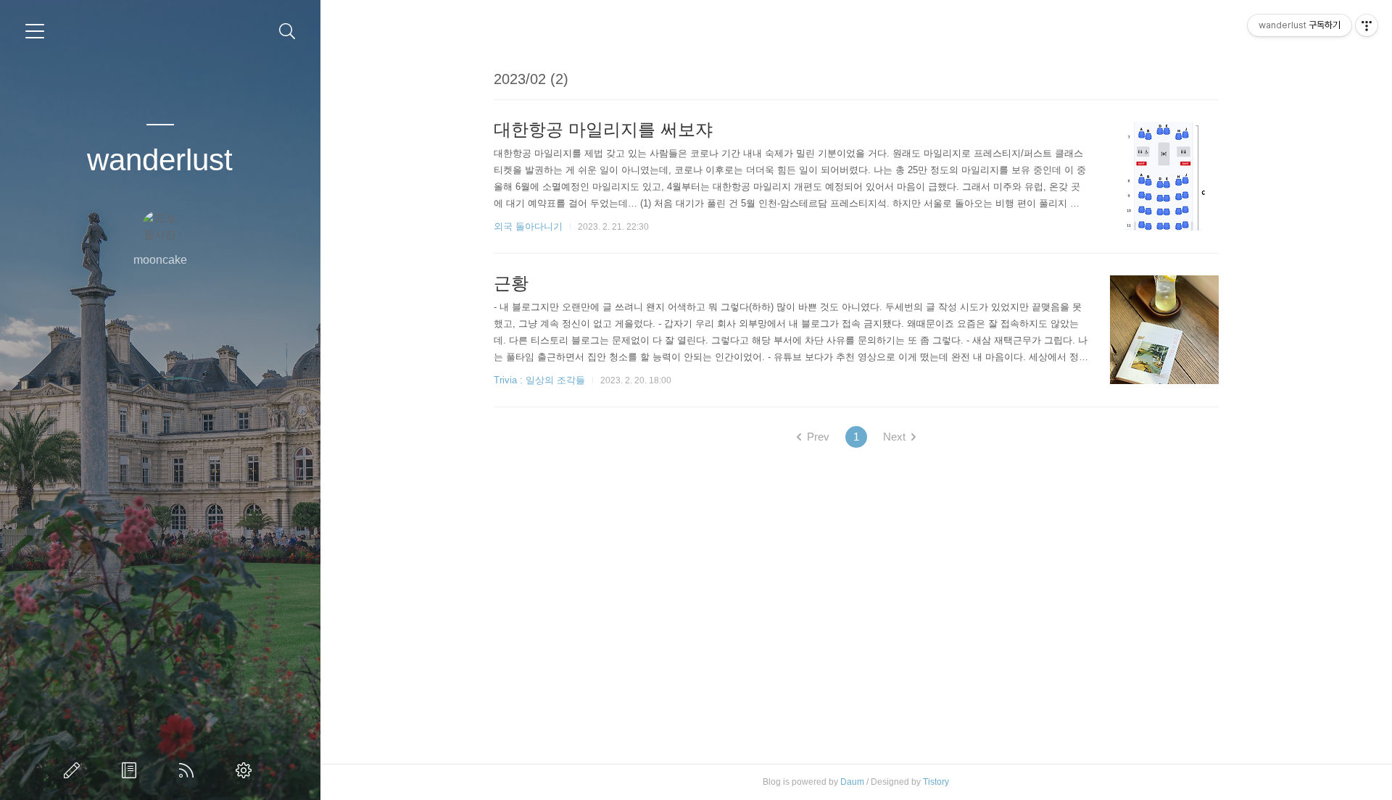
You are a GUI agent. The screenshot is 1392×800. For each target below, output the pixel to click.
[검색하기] (287, 31)
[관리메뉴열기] (1367, 25)
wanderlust (160, 160)
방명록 (132, 770)
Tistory (936, 782)
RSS (189, 770)
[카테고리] (34, 31)
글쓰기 (74, 770)
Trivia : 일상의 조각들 (539, 380)
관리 (246, 770)
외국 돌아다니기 (528, 226)
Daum (852, 782)
